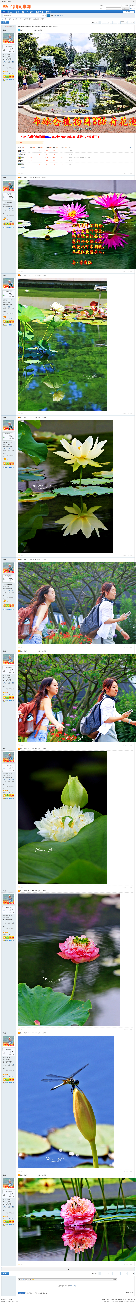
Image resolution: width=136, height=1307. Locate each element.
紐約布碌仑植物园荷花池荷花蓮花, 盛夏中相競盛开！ (32, 19)
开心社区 (10, 12)
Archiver (113, 1299)
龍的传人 (23, 154)
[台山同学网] (16, 9)
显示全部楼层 (38, 30)
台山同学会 (119, 1299)
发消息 (12, 79)
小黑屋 (103, 1299)
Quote (28, 1280)
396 (4, 61)
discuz (61, 15)
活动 (55, 15)
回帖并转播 (29, 1293)
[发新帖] (5, 22)
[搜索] (48, 16)
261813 (11, 73)
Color (21, 1280)
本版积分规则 (129, 1292)
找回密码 (132, 5)
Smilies (33, 1280)
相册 (23, 12)
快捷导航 (128, 12)
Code (31, 1280)
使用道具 (125, 173)
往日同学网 (39, 12)
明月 (22, 160)
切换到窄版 (133, 1)
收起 (130, 147)
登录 (71, 1286)
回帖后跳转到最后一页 (41, 1293)
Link (26, 1280)
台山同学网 (2, 19)
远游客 (22, 164)
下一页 (130, 22)
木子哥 (22, 157)
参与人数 (21, 147)
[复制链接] (55, 26)
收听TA (7, 79)
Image (24, 1280)
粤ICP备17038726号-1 (128, 1299)
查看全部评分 (21, 167)
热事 (10, 19)
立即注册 (132, 8)
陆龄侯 (4, 30)
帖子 (43, 15)
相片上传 (15, 19)
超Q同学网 (30, 12)
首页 (4, 12)
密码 (101, 8)
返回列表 (95, 22)
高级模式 (113, 1279)
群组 (17, 12)
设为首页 (4, 1)
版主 (4, 66)
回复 (22, 173)
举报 (131, 173)
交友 (58, 15)
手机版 (108, 1299)
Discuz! (10, 1299)
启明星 (22, 150)
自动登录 (126, 5)
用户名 (101, 5)
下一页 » (68, 1269)
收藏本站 (9, 1)
